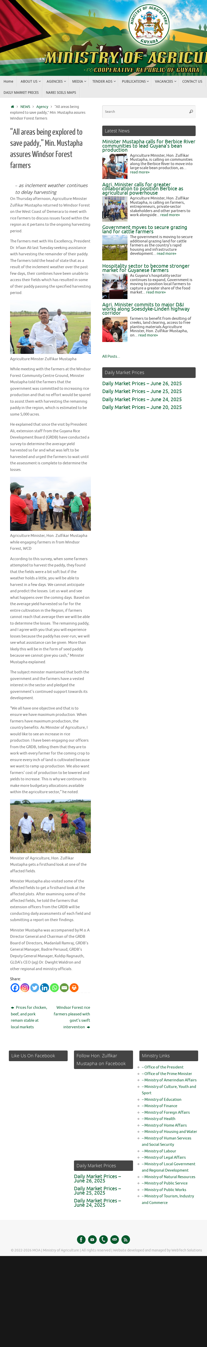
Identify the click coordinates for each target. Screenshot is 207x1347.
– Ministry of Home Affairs (164, 1125)
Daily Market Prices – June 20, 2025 (142, 407)
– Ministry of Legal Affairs (164, 1157)
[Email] (64, 987)
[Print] (74, 987)
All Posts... (111, 356)
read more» (139, 172)
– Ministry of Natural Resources (168, 1177)
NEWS (25, 107)
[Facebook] (15, 987)
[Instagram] (24, 987)
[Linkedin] (44, 987)
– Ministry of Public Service (165, 1183)
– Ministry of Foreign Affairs (166, 1112)
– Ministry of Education (162, 1099)
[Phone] (103, 1239)
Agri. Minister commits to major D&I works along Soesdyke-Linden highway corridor (146, 309)
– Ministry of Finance (159, 1106)
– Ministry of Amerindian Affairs (169, 1080)
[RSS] (125, 1239)
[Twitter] (34, 987)
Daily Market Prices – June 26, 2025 (142, 383)
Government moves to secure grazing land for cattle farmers (144, 229)
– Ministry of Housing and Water (169, 1131)
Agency (42, 107)
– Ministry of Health (158, 1118)
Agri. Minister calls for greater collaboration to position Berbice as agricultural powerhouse (142, 188)
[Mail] (114, 1239)
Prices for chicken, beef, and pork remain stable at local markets (29, 1017)
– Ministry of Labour (159, 1151)
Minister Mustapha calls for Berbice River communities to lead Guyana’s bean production (148, 146)
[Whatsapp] (54, 987)
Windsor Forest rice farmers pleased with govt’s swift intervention (72, 1017)
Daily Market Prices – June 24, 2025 (142, 399)
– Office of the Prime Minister (167, 1073)
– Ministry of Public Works (164, 1190)
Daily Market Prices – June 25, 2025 (142, 391)
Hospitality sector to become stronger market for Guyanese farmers (146, 268)
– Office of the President (163, 1067)
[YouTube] (92, 1239)
